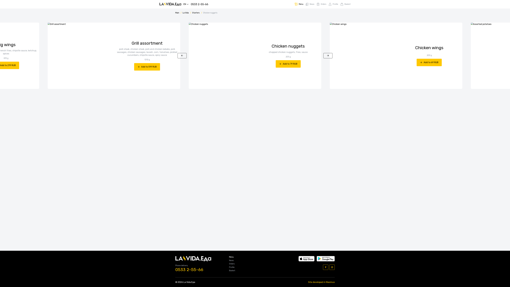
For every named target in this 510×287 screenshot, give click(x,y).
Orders (232, 264)
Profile (232, 267)
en (184, 4)
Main (177, 13)
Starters (196, 13)
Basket (232, 271)
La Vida (186, 13)
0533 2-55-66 (189, 269)
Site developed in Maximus (321, 282)
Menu (231, 257)
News (231, 260)
